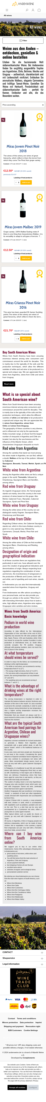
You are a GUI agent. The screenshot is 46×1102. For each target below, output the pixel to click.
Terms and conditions (26, 1018)
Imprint (39, 1022)
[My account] (33, 10)
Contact (11, 1018)
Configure (33, 1087)
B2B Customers (15, 1030)
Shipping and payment (14, 1026)
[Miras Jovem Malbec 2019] (23, 205)
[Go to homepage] (23, 4)
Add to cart (26, 182)
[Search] (27, 10)
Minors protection (10, 1022)
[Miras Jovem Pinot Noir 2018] (23, 125)
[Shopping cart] (39, 10)
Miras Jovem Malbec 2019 (23, 227)
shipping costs (31, 1045)
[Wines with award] (39, 117)
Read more (9, 384)
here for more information (30, 1040)
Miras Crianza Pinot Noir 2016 (23, 305)
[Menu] (7, 10)
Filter (24, 41)
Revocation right (33, 1026)
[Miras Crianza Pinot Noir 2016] (23, 281)
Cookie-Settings (31, 1030)
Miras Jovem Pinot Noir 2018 (23, 148)
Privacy (35, 1081)
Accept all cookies (17, 1087)
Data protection (26, 1022)
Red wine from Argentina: (20, 448)
